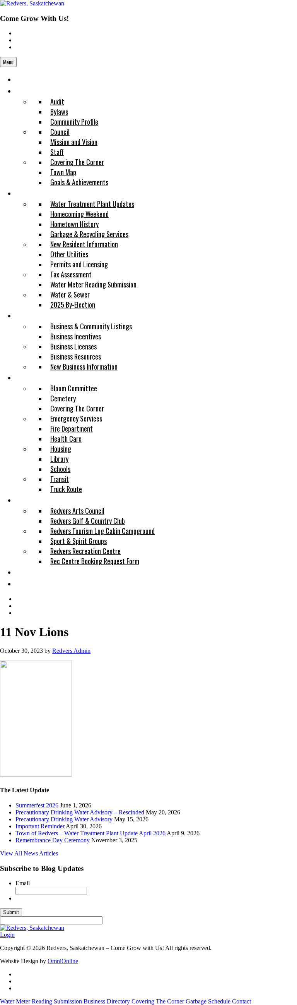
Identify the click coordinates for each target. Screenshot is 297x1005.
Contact (241, 1001)
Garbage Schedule (208, 1001)
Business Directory (107, 1001)
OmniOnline (63, 961)
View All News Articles (29, 853)
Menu (8, 62)
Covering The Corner (157, 1001)
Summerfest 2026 (36, 805)
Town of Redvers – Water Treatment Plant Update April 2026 (90, 833)
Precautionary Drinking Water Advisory (64, 819)
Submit (11, 912)
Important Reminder (40, 826)
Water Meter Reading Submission (41, 1001)
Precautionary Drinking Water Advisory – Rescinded (79, 812)
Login (7, 934)
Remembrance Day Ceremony (52, 840)
